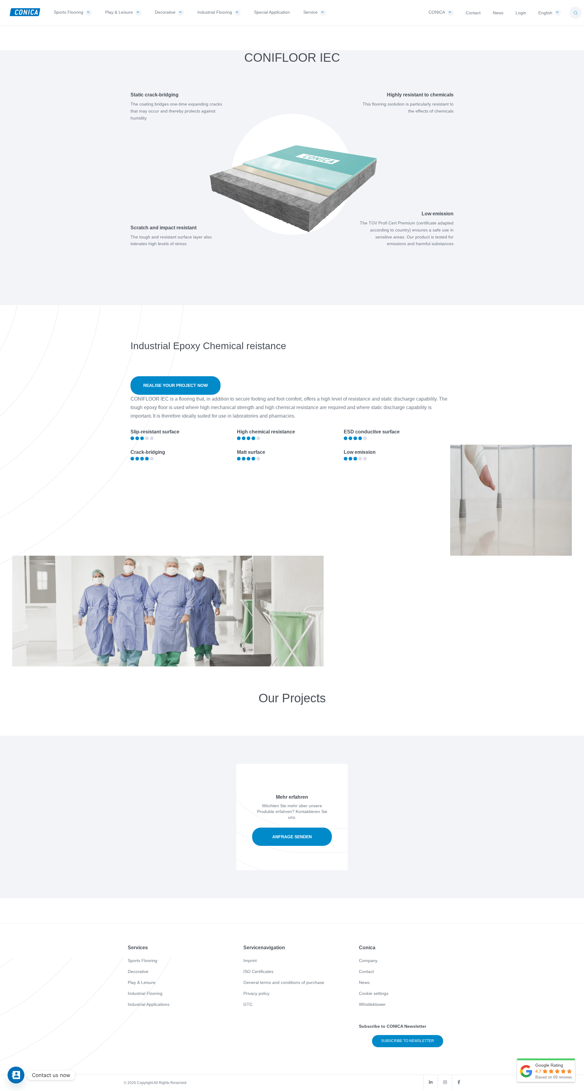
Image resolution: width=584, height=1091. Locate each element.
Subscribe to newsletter (407, 1041)
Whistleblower (372, 1004)
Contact (366, 971)
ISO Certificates (258, 971)
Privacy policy (256, 993)
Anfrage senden (292, 836)
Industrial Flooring (145, 993)
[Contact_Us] (16, 1075)
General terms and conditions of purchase (283, 982)
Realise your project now (175, 385)
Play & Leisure (141, 982)
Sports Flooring (142, 960)
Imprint (250, 960)
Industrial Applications (148, 1004)
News (364, 982)
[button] (575, 13)
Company (368, 960)
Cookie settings (373, 993)
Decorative (138, 971)
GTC (247, 1004)
